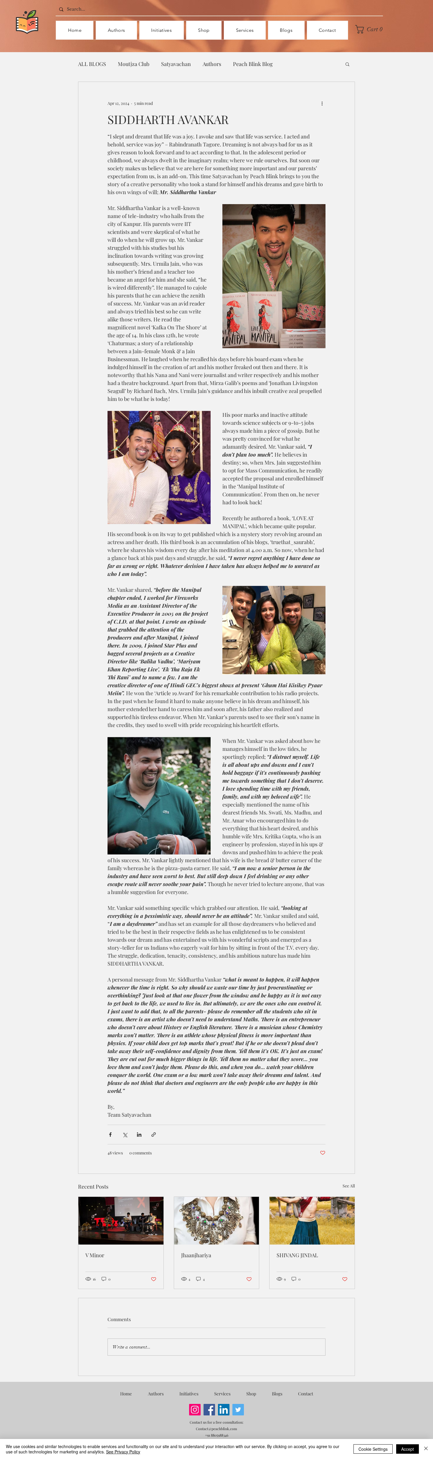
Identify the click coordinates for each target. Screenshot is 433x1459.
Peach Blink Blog (253, 64)
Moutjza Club (133, 64)
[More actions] (321, 103)
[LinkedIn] (223, 1409)
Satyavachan (176, 64)
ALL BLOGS (92, 64)
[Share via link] (153, 1134)
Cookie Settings (373, 1449)
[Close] (425, 1449)
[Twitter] (238, 1409)
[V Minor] (120, 1221)
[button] (370, 29)
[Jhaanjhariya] (216, 1221)
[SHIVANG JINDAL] (312, 1221)
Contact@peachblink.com (216, 1428)
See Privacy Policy (123, 1452)
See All (349, 1186)
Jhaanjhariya (196, 1255)
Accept (407, 1449)
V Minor (94, 1255)
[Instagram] (195, 1409)
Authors (212, 64)
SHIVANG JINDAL (297, 1255)
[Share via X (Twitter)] (125, 1134)
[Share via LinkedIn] (139, 1134)
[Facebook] (209, 1409)
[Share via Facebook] (110, 1134)
